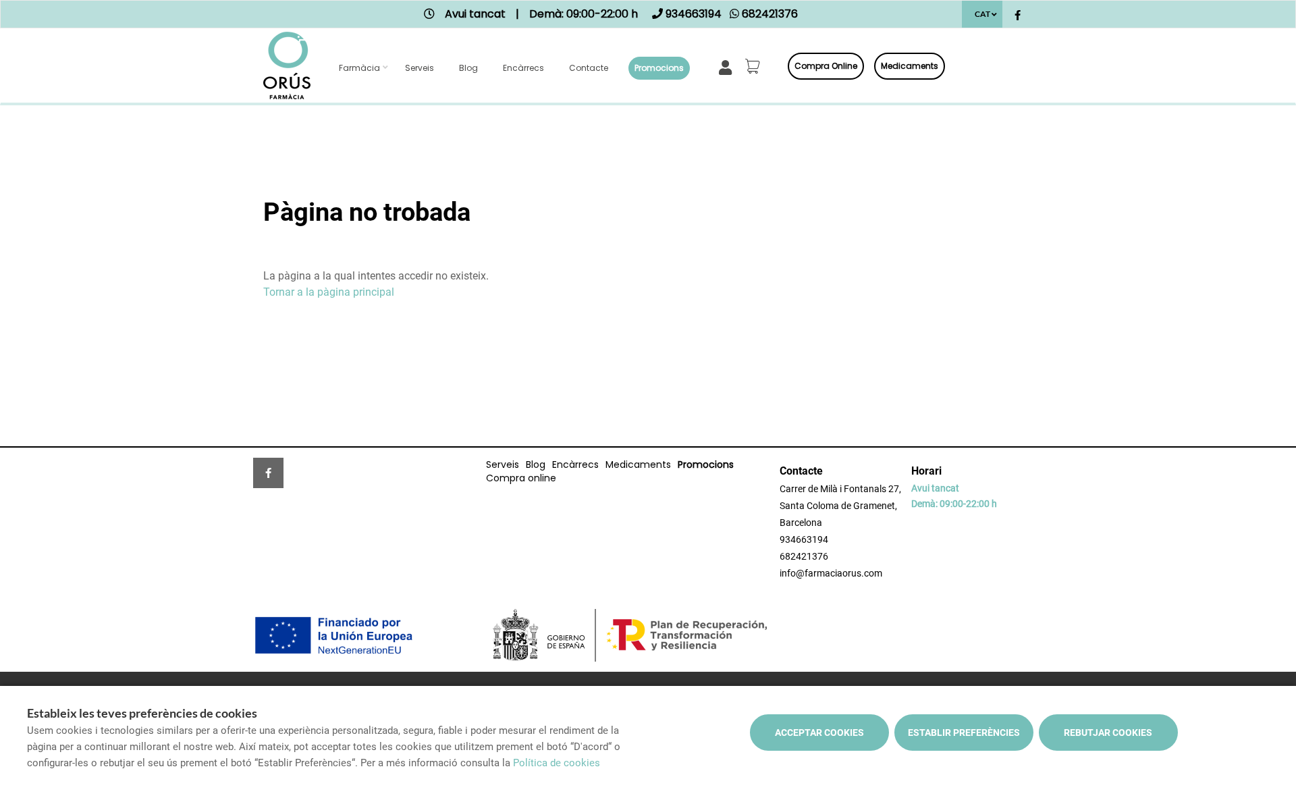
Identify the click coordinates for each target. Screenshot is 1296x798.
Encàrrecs (523, 68)
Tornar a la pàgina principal (328, 292)
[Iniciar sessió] (728, 66)
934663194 (804, 539)
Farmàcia (359, 68)
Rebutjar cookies (1108, 732)
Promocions (659, 68)
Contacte (588, 68)
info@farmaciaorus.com (831, 573)
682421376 (804, 556)
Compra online (825, 66)
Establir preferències (964, 732)
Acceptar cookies (819, 732)
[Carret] (754, 66)
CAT (982, 14)
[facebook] (1017, 16)
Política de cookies (556, 763)
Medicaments (909, 66)
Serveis (419, 68)
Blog (468, 68)
